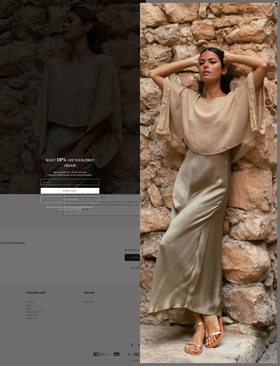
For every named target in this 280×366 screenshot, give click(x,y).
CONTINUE (70, 190)
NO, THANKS (70, 199)
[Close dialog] (277, 3)
